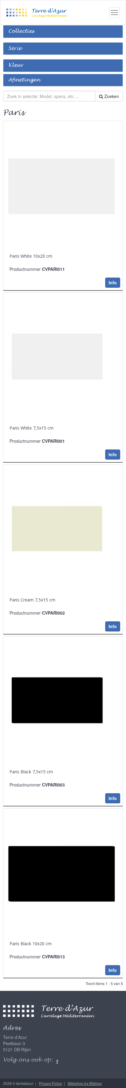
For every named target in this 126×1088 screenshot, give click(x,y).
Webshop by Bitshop (85, 1083)
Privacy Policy (50, 1083)
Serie (14, 48)
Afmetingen (24, 80)
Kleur (16, 65)
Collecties (21, 31)
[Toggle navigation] (114, 12)
